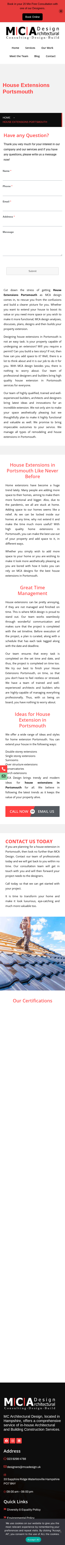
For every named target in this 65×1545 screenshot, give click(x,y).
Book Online (32, 16)
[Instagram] (12, 1440)
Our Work (47, 48)
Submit (32, 271)
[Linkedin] (19, 1440)
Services (30, 48)
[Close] (61, 11)
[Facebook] (6, 1440)
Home (15, 48)
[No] (60, 1532)
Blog (37, 56)
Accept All (33, 1539)
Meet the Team (19, 56)
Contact (51, 56)
